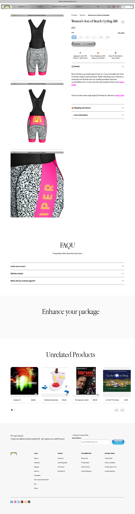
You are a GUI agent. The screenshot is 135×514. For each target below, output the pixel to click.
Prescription (37, 475)
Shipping (36, 467)
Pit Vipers (74, 15)
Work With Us (61, 471)
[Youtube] (22, 502)
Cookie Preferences (86, 471)
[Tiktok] (29, 502)
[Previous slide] (116, 410)
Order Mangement (62, 462)
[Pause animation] (36, 394)
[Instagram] (15, 502)
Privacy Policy (108, 458)
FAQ (35, 484)
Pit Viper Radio (85, 462)
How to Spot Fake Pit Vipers (41, 479)
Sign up (76, 56)
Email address (77, 438)
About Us (36, 471)
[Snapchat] (25, 502)
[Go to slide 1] (11, 410)
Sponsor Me (84, 458)
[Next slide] (122, 410)
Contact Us (61, 458)
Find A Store (61, 467)
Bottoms (82, 15)
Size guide (121, 33)
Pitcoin (36, 488)
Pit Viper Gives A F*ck (110, 467)
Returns (36, 458)
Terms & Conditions (110, 462)
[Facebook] (12, 502)
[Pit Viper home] (7, 7)
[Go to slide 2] (14, 410)
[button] (109, 7)
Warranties (37, 462)
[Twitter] (18, 502)
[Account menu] (118, 6)
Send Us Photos (85, 467)
